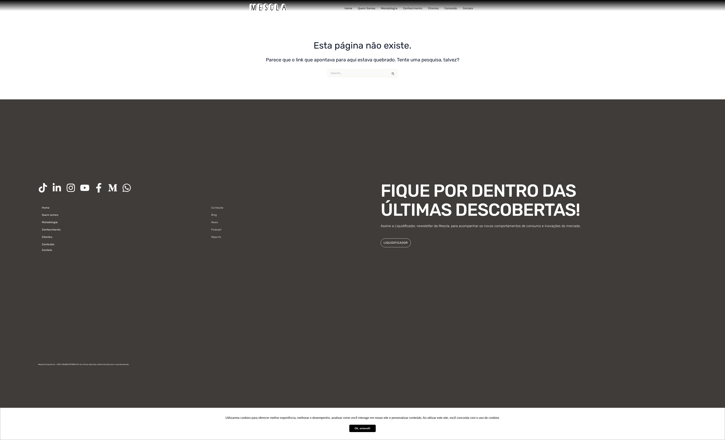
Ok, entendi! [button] (362, 428)
